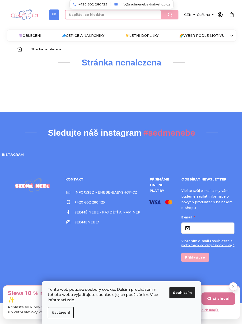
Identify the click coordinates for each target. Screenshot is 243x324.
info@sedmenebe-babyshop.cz (106, 192)
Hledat (169, 14)
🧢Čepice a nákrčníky (83, 35)
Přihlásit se (195, 257)
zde (70, 300)
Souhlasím (182, 293)
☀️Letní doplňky (142, 35)
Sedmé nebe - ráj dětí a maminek (107, 212)
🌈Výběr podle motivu (201, 35)
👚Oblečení (30, 35)
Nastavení (61, 312)
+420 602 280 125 (90, 202)
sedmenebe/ (87, 222)
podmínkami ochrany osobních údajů (207, 245)
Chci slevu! (218, 298)
